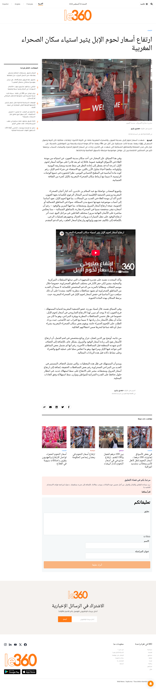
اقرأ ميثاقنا (146, 492)
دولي (150, 669)
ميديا (150, 661)
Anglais (17, 4)
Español (5, 4)
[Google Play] (12, 671)
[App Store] (29, 671)
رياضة (150, 663)
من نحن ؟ (121, 649)
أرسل (65, 619)
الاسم (146, 541)
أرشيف (121, 663)
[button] (151, 684)
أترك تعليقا (97, 565)
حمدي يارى (135, 128)
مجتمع (150, 655)
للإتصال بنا (120, 661)
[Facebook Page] (25, 644)
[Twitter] (20, 644)
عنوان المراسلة (142, 551)
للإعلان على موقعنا (118, 655)
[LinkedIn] (10, 644)
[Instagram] (5, 644)
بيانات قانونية (119, 658)
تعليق (146, 511)
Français (30, 4)
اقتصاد (149, 30)
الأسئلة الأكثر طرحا (118, 652)
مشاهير (149, 666)
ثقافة (150, 658)
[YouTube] (15, 644)
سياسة (149, 649)
